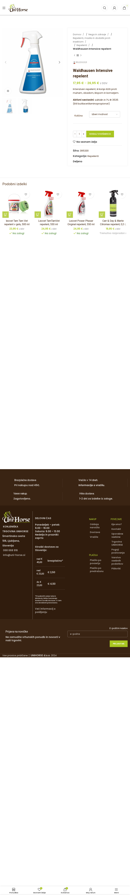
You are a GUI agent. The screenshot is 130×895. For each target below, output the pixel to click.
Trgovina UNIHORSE (117, 543)
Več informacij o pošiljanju (45, 610)
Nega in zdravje (97, 34)
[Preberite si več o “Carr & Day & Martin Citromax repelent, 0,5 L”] (102, 214)
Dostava (95, 532)
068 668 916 (10, 550)
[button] (5, 62)
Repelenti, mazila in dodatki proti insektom (91, 40)
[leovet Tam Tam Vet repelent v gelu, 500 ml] (16, 203)
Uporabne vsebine (117, 535)
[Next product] (80, 55)
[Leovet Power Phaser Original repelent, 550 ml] (81, 203)
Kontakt (116, 529)
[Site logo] (18, 7)
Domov (77, 34)
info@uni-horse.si (14, 555)
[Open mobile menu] (4, 8)
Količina (79, 115)
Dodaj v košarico (100, 133)
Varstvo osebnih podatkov (117, 560)
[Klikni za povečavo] (8, 91)
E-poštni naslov (119, 628)
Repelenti (82, 45)
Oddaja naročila (95, 526)
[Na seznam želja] (26, 194)
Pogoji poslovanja (118, 551)
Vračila (94, 537)
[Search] (105, 8)
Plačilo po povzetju (95, 562)
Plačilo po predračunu (97, 569)
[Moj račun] (114, 8)
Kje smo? (116, 524)
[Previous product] (74, 55)
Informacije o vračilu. (91, 485)
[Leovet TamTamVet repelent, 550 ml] (49, 203)
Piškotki (116, 568)
